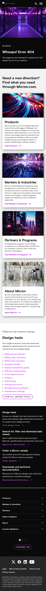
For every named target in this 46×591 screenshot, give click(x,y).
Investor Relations (10, 529)
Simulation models (12, 364)
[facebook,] (19, 562)
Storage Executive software (16, 388)
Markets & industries (11, 504)
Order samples (9, 461)
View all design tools (17, 397)
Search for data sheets (14, 444)
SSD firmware (10, 381)
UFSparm (8, 378)
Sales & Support (9, 516)
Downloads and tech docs (15, 480)
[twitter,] (13, 562)
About (5, 523)
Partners (6, 510)
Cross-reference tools (14, 374)
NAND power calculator (14, 361)
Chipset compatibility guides (16, 367)
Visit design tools (11, 425)
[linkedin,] (25, 562)
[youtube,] (31, 562)
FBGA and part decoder (14, 354)
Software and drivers (13, 384)
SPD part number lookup (15, 371)
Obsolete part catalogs (14, 391)
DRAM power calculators (15, 357)
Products (6, 498)
